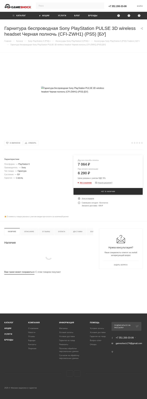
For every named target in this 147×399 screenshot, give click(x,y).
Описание (29, 231)
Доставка (77, 231)
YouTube (77, 373)
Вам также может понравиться (19, 272)
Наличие (12, 231)
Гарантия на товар (67, 340)
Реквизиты (63, 344)
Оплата (61, 231)
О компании (33, 328)
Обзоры (93, 344)
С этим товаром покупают (48, 272)
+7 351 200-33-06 (118, 6)
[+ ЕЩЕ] (107, 15)
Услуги (8, 334)
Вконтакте (70, 373)
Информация (66, 323)
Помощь (94, 323)
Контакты (32, 344)
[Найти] (100, 6)
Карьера (31, 340)
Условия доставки (67, 336)
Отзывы (46, 231)
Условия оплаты (66, 332)
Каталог (8, 323)
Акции (7, 328)
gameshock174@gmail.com (129, 343)
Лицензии (32, 348)
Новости (31, 332)
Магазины (63, 328)
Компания (34, 323)
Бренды (8, 340)
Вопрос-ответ (95, 340)
